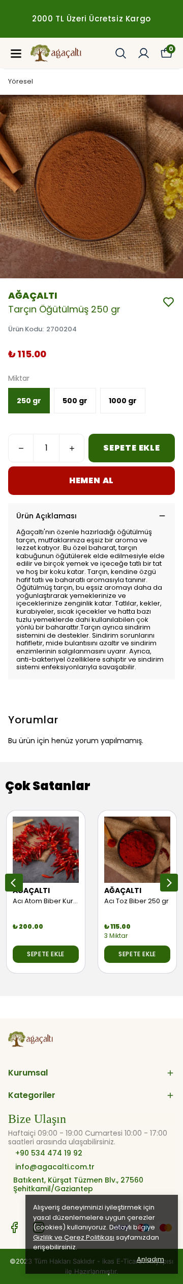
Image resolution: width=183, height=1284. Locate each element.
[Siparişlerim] (143, 53)
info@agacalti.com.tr (55, 1167)
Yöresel (20, 81)
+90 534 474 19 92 (47, 1153)
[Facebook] (14, 1227)
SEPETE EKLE (131, 448)
